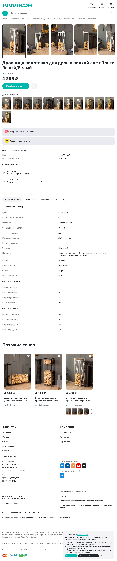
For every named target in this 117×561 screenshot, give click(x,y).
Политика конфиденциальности (58, 550)
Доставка (59, 199)
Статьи (5, 451)
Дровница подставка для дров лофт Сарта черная (15, 399)
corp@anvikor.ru (9, 467)
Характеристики (12, 199)
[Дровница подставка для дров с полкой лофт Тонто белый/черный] (68, 103)
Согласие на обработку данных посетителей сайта (81, 501)
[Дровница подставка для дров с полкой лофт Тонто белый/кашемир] (78, 103)
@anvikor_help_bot (10, 478)
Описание (30, 199)
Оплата (5, 437)
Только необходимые (89, 556)
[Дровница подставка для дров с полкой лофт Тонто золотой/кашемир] (109, 103)
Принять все (71, 556)
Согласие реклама (10, 522)
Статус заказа (8, 446)
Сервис (5, 441)
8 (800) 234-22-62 (10, 464)
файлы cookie (82, 535)
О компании (65, 432)
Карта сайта (65, 517)
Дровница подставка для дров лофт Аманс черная (46, 399)
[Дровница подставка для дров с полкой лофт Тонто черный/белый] (17, 103)
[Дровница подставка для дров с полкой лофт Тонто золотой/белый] (89, 103)
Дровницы (36, 19)
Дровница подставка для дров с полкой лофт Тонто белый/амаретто (78, 399)
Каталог (15, 19)
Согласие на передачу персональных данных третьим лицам (28, 517)
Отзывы (45, 199)
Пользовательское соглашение (73, 492)
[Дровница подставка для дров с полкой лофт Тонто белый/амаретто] (6, 103)
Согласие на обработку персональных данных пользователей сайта (86, 506)
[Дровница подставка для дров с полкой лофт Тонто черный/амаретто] (48, 103)
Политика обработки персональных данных (20, 513)
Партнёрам (65, 441)
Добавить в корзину (17, 86)
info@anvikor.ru (9, 481)
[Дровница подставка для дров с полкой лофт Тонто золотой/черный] (99, 103)
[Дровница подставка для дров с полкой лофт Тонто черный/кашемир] (37, 103)
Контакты (64, 437)
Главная (5, 19)
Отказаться (105, 556)
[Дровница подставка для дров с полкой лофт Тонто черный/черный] (27, 103)
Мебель (25, 19)
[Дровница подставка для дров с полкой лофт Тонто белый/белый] (58, 103)
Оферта (63, 496)
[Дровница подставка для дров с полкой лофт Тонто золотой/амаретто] (6, 117)
